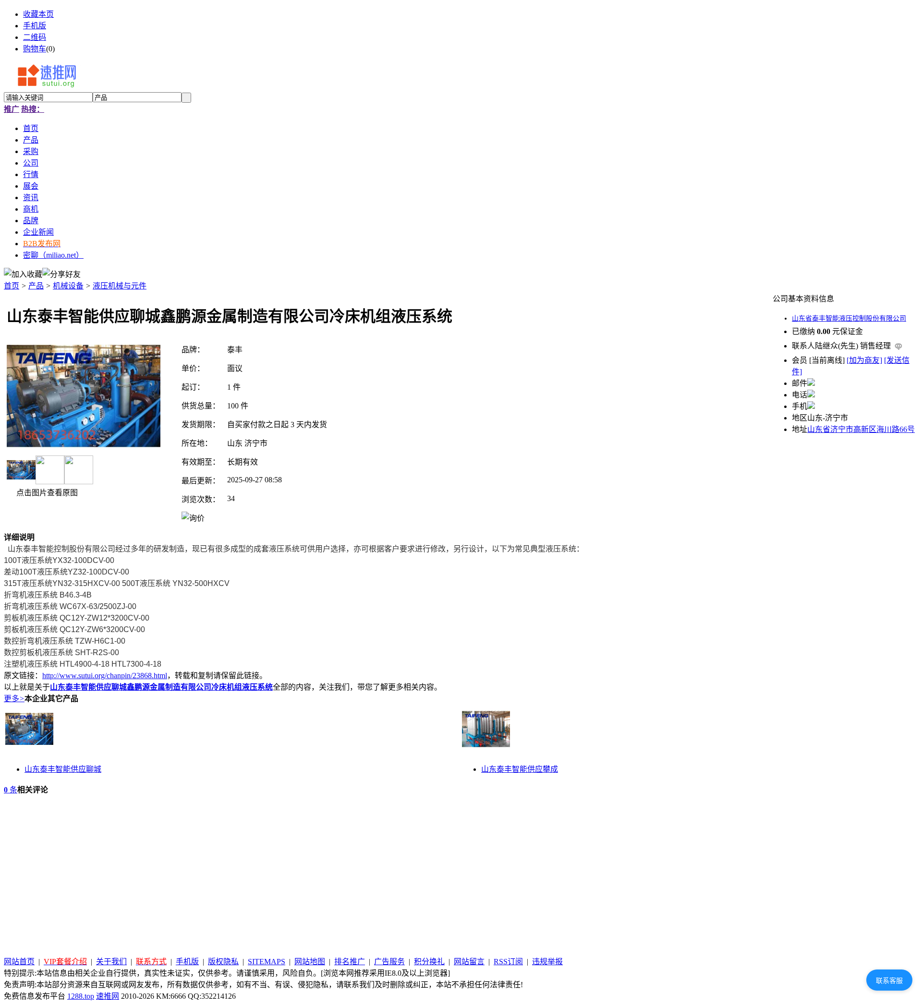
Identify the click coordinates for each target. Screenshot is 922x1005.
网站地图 (309, 961)
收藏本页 (38, 14)
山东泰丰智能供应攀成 (519, 769)
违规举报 (547, 961)
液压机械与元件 (119, 286)
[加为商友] (864, 360)
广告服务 (389, 961)
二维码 (34, 37)
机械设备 (68, 286)
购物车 (34, 49)
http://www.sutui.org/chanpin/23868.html (104, 675)
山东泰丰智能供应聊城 (62, 769)
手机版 (34, 26)
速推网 (107, 996)
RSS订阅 (508, 961)
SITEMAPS (266, 961)
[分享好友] (61, 273)
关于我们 (111, 961)
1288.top (80, 996)
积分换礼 (429, 961)
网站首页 (19, 961)
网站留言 (469, 961)
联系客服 (889, 980)
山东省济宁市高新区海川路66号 (861, 429)
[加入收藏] (23, 273)
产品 (36, 286)
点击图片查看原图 (46, 493)
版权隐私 (223, 961)
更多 (14, 698)
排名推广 (349, 961)
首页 (11, 286)
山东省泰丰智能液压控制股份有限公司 (849, 318)
